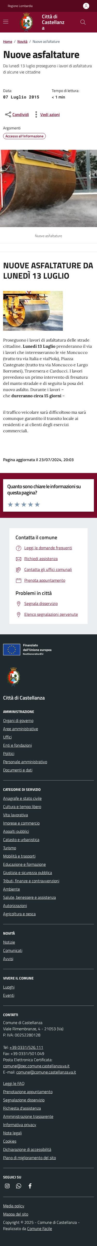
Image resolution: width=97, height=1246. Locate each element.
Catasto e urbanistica (21, 839)
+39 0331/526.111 (26, 1047)
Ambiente (11, 889)
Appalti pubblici (16, 831)
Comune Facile (39, 1228)
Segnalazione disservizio (23, 1100)
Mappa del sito (15, 1214)
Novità (22, 41)
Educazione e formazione (24, 864)
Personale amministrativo (25, 762)
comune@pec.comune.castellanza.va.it (36, 1066)
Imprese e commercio (21, 823)
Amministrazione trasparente (28, 1116)
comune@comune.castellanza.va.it (46, 1072)
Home (7, 41)
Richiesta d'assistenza (22, 1108)
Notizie (9, 942)
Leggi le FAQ (14, 1083)
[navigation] (6, 22)
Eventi (8, 995)
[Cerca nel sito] (83, 22)
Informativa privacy (19, 1125)
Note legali (12, 1133)
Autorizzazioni (15, 905)
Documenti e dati (17, 770)
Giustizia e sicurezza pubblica (27, 872)
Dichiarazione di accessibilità (27, 1149)
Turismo (9, 848)
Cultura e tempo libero (22, 806)
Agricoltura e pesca (19, 914)
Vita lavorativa (15, 815)
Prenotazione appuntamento (28, 1092)
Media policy (13, 1206)
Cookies (9, 1141)
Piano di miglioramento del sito (29, 1157)
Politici (8, 753)
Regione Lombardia (20, 6)
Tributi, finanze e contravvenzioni (31, 881)
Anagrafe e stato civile (22, 798)
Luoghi (8, 987)
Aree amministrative (20, 729)
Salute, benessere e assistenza (29, 897)
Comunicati (12, 950)
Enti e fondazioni (17, 745)
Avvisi (8, 959)
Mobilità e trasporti (19, 856)
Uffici (7, 737)
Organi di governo (18, 720)
